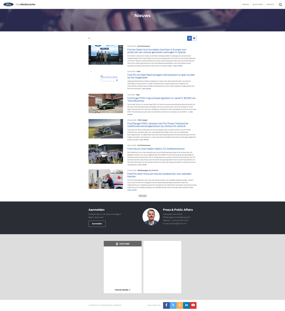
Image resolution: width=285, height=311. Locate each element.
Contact (270, 4)
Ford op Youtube (122, 290)
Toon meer (142, 196)
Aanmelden (97, 224)
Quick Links (257, 4)
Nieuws (245, 4)
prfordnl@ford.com (178, 224)
